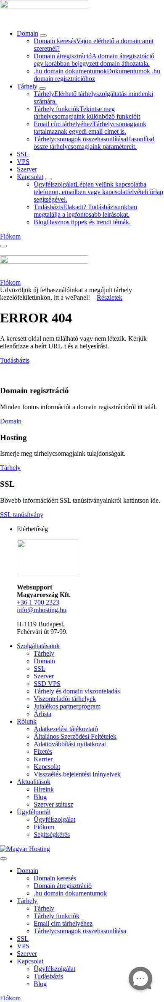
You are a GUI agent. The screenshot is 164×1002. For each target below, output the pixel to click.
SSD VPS (47, 683)
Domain (27, 33)
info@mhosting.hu (41, 609)
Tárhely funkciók (56, 915)
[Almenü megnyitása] (43, 35)
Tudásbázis (14, 360)
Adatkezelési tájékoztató (66, 728)
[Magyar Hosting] (44, 10)
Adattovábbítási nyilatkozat (70, 744)
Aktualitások (33, 781)
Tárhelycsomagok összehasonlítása (80, 931)
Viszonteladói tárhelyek (65, 698)
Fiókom (44, 827)
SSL (23, 154)
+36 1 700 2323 (38, 602)
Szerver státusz (53, 804)
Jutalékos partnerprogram (67, 706)
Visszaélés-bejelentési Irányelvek (77, 774)
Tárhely (27, 86)
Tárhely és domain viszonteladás (77, 691)
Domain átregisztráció (63, 885)
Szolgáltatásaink (38, 645)
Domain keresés (55, 878)
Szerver (27, 169)
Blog (40, 796)
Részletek (109, 297)
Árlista (42, 713)
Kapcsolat (30, 176)
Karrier (43, 759)
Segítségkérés (52, 834)
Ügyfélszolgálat (54, 819)
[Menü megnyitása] (3, 246)
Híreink (44, 789)
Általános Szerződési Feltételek (75, 736)
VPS (23, 161)
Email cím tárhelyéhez (63, 923)
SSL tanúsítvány (21, 514)
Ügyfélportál (33, 811)
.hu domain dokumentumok (70, 893)
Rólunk (27, 721)
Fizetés (43, 751)
